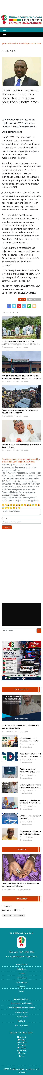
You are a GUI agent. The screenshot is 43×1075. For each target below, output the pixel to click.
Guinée (13, 51)
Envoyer (7, 527)
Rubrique (21, 986)
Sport (21, 991)
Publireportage (21, 982)
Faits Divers (21, 969)
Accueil (5, 51)
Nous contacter (22, 1016)
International (22, 978)
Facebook (22, 1037)
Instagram (22, 1042)
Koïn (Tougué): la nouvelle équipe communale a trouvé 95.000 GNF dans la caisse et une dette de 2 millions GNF (21, 378)
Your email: (6, 906)
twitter (22, 1040)
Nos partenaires (21, 1025)
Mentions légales (21, 1012)
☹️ (14, 505)
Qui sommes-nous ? (21, 999)
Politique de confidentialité (21, 1003)
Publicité (21, 1021)
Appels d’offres (21, 964)
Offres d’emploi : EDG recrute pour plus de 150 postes (29, 740)
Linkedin (23, 1045)
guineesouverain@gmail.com (24, 956)
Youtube (23, 1048)
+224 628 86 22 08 (26, 952)
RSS (22, 1056)
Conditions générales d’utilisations (21, 1008)
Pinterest (22, 1051)
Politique (37, 299)
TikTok (22, 1053)
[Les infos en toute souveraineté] (21, 20)
